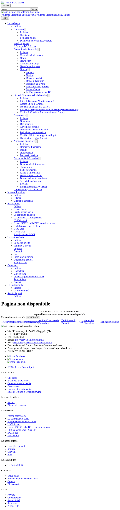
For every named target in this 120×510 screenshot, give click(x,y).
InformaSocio (33, 89)
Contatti (18, 282)
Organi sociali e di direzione (34, 129)
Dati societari (26, 124)
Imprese (18, 248)
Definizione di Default (31, 175)
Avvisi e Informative (30, 172)
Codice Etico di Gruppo (32, 103)
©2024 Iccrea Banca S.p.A (21, 367)
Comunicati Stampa (29, 63)
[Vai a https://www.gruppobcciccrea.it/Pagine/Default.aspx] (12, 2)
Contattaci (13, 265)
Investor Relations (16, 192)
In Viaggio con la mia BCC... (40, 92)
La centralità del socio (24, 214)
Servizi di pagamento (30, 181)
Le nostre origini (28, 38)
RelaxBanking (63, 14)
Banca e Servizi (34, 78)
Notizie (23, 69)
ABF (81, 321)
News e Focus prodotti (37, 86)
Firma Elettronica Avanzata (33, 186)
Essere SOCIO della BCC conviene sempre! (36, 223)
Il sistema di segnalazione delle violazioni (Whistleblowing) (49, 109)
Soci (16, 254)
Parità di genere (21, 43)
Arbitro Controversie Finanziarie (48, 322)
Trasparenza (26, 167)
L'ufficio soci (20, 220)
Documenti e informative (26, 158)
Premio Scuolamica (23, 257)
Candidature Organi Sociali (33, 138)
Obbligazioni (26, 152)
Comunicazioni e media (25, 49)
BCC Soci (19, 228)
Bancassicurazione (29, 155)
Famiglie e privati (22, 245)
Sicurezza (12, 503)
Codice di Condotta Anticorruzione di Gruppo (42, 112)
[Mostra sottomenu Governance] (27, 115)
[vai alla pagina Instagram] (16, 362)
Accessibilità (14, 500)
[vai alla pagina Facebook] (16, 356)
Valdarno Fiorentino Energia (15, 14)
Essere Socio (14, 203)
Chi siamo (19, 29)
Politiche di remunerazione (33, 132)
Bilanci (17, 198)
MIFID (23, 149)
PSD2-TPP (13, 506)
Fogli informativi (28, 169)
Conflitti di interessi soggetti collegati (38, 135)
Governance (20, 115)
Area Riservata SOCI (24, 234)
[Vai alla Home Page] (20, 12)
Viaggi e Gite (20, 262)
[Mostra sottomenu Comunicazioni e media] (38, 49)
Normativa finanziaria (24, 141)
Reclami (24, 184)
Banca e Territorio (35, 81)
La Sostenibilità (15, 285)
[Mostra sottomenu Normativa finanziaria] (36, 141)
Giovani (18, 251)
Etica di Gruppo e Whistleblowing (31, 95)
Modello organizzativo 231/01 (35, 106)
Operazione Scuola (23, 259)
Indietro (17, 26)
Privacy (11, 494)
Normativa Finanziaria (89, 322)
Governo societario (29, 126)
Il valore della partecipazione (28, 217)
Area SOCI (19, 231)
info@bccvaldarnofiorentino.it (29, 339)
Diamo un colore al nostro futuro (36, 40)
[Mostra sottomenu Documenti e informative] (39, 158)
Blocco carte (20, 273)
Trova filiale (20, 279)
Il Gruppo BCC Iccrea (25, 46)
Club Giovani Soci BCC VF (28, 226)
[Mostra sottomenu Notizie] (28, 69)
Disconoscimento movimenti (34, 178)
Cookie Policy (15, 497)
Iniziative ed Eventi (35, 83)
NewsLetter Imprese (30, 66)
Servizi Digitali (15, 293)
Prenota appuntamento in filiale (29, 276)
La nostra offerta (16, 237)
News (23, 58)
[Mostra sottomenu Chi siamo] (25, 29)
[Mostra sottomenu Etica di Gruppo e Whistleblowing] (49, 95)
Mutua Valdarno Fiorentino (42, 14)
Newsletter (25, 60)
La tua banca (14, 23)
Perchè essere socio (23, 212)
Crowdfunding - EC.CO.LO (28, 189)
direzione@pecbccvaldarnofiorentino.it (32, 342)
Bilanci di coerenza (23, 200)
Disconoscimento (21, 321)
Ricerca (5, 6)
